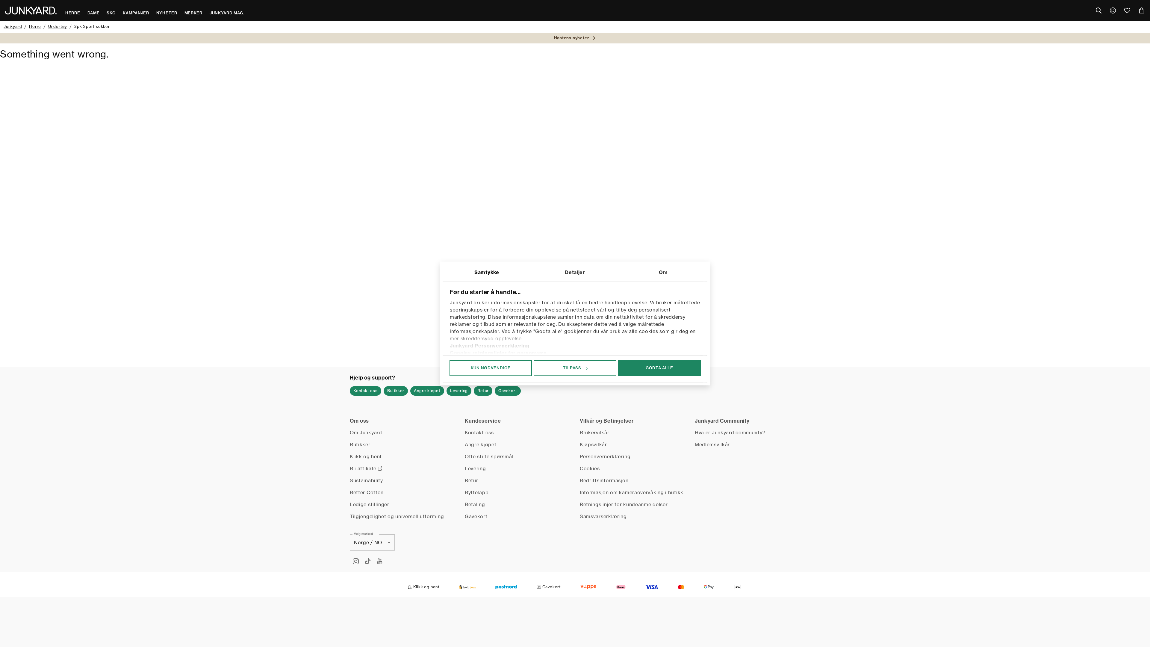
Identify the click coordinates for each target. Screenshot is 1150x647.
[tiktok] (368, 561)
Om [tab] (663, 272)
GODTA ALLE (659, 367)
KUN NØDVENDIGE (491, 367)
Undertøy (57, 26)
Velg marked (363, 534)
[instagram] (356, 561)
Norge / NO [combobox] (368, 542)
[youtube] (380, 561)
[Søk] (1098, 10)
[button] (365, 391)
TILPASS (572, 367)
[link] (1112, 10)
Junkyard (13, 26)
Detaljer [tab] (575, 272)
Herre (35, 26)
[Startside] (31, 10)
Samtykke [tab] (486, 272)
